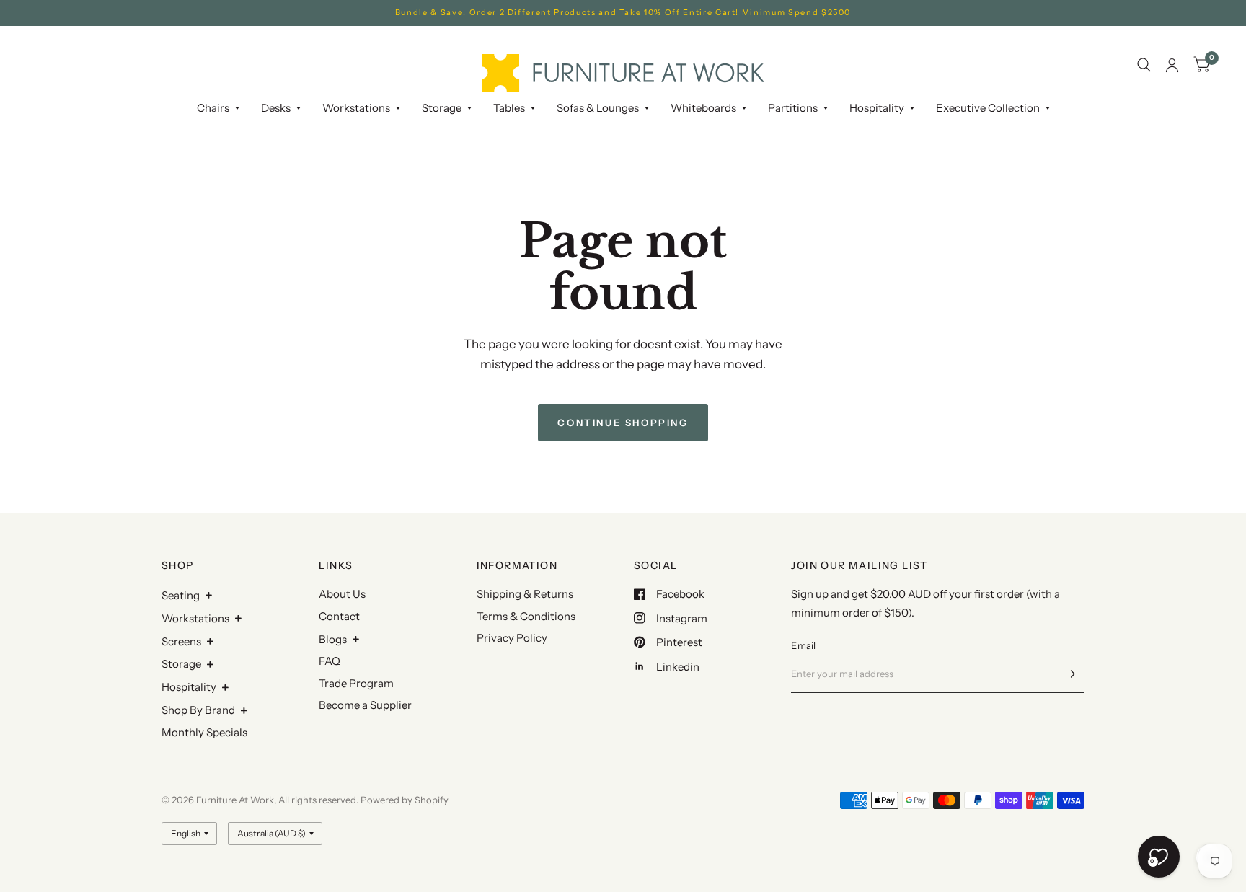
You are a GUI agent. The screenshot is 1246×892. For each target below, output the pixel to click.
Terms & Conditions (526, 616)
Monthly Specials (204, 732)
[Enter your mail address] (1070, 674)
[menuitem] (218, 108)
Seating (181, 595)
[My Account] (1172, 65)
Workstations (195, 618)
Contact (339, 616)
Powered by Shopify (405, 799)
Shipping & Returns (525, 594)
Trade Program (356, 683)
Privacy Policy (512, 638)
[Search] (1144, 65)
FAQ (329, 661)
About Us (342, 594)
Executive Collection (988, 108)
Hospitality (189, 687)
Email (803, 645)
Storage (441, 108)
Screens (181, 641)
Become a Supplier (365, 705)
